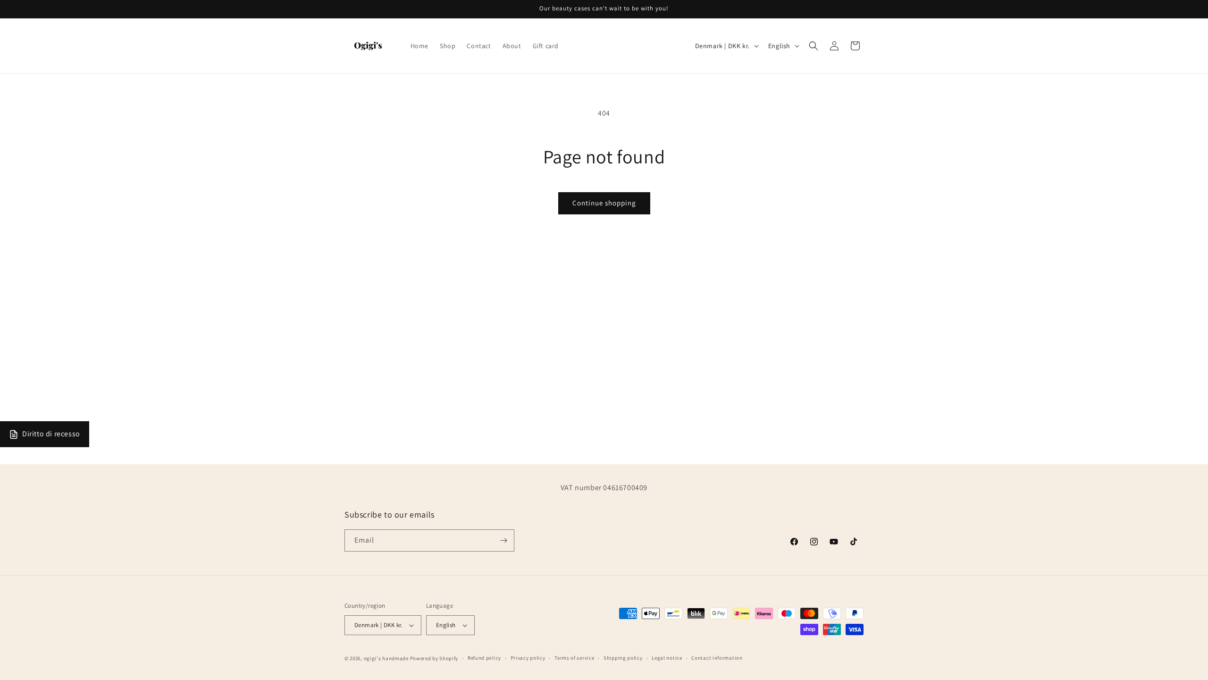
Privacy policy (528, 657)
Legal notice (667, 657)
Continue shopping (604, 202)
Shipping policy (623, 657)
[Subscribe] (503, 540)
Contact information (716, 657)
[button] (813, 45)
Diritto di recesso (51, 434)
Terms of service (574, 657)
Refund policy (484, 657)
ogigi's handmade (386, 658)
